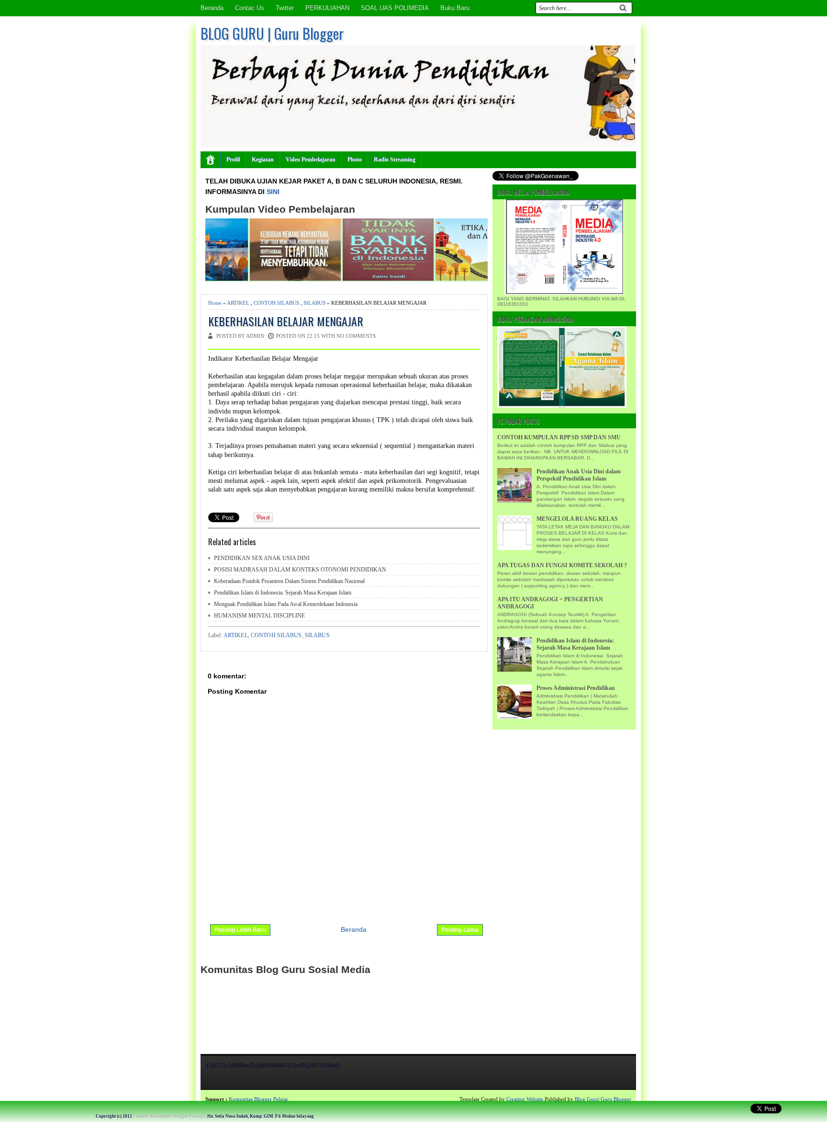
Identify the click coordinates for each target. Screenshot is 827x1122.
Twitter (285, 7)
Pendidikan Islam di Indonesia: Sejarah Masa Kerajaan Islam (282, 592)
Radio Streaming (394, 159)
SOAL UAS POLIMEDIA (395, 7)
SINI (273, 191)
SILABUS (314, 303)
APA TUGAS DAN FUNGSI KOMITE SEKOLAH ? (562, 565)
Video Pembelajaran (310, 159)
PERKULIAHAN (327, 7)
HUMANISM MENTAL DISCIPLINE (259, 615)
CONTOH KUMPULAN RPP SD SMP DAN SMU (559, 437)
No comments (356, 336)
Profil (233, 159)
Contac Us (249, 7)
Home (215, 303)
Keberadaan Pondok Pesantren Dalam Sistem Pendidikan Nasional (289, 581)
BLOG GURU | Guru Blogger (272, 33)
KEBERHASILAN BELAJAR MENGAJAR (285, 321)
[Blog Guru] (70, 1099)
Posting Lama (460, 930)
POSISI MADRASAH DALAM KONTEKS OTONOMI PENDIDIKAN (300, 569)
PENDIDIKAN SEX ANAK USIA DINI (262, 558)
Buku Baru (454, 7)
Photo (354, 159)
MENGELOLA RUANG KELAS (577, 518)
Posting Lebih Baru (240, 930)
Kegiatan (263, 159)
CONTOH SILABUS (276, 303)
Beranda (212, 7)
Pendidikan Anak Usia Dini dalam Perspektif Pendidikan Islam (578, 475)
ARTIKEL (238, 303)
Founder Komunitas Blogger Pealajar (169, 1116)
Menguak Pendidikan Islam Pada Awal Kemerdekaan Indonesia (286, 604)
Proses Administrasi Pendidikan (575, 688)
